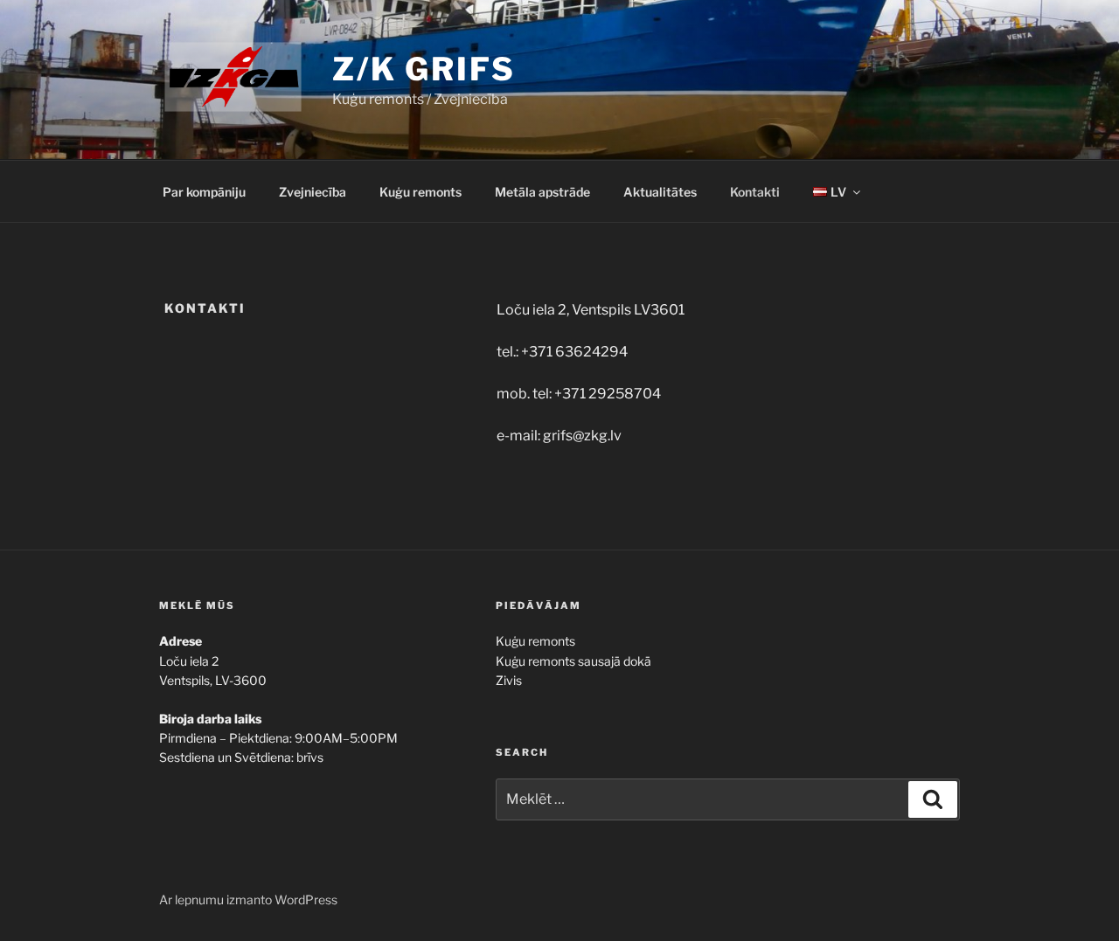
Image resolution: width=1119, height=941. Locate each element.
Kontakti (755, 191)
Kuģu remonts (420, 191)
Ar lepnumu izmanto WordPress (248, 899)
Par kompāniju (204, 191)
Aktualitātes (660, 191)
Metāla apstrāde (542, 191)
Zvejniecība (312, 191)
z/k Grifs (424, 69)
